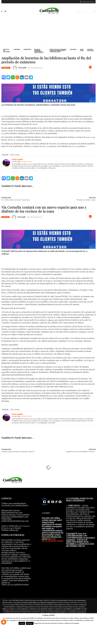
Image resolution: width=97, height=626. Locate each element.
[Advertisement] (48, 31)
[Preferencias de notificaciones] (3, 622)
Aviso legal (82, 50)
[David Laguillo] (6, 162)
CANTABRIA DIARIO (26, 161)
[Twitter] (5, 11)
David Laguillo (22, 68)
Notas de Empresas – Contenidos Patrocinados (39, 51)
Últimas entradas (15, 154)
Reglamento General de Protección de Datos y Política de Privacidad (56, 623)
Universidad (5, 67)
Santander (27, 49)
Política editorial (90, 50)
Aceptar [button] (22, 623)
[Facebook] (1, 11)
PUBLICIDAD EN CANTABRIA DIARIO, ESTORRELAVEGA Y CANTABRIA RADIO (58, 50)
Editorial (73, 49)
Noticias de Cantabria (6, 50)
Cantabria (16, 49)
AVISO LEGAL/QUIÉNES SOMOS (52, 540)
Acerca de (5, 154)
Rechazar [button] (29, 623)
